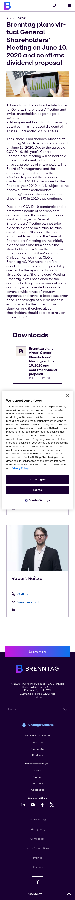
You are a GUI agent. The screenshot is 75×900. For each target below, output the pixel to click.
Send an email (28, 602)
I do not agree (37, 479)
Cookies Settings (39, 500)
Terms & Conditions (37, 848)
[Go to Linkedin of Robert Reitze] (14, 610)
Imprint (37, 857)
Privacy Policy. (20, 468)
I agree (37, 490)
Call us (22, 594)
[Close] (67, 395)
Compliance (37, 838)
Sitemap (37, 867)
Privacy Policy (38, 829)
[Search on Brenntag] (54, 5)
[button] (69, 894)
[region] (37, 450)
